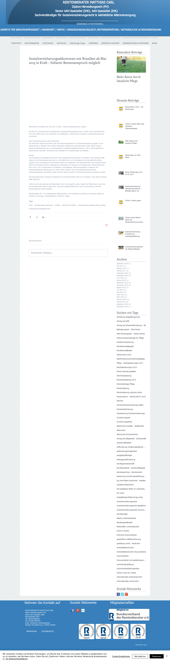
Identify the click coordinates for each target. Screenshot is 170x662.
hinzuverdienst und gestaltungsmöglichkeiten (131, 560)
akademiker (139, 426)
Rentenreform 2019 (138, 397)
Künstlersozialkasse (124, 351)
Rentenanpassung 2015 (126, 380)
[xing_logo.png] (83, 610)
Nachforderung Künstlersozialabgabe (131, 359)
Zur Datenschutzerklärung (17, 658)
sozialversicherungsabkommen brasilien (92, 205)
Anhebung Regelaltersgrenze (128, 317)
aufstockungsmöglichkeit (127, 451)
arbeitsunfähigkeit (124, 443)
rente (31, 205)
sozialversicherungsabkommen (39, 209)
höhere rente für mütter (126, 573)
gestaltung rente (123, 544)
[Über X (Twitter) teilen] (36, 217)
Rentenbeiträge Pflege (126, 384)
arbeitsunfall (141, 439)
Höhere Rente (139, 334)
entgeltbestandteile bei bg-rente (130, 497)
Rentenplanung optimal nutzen (129, 392)
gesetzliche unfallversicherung (129, 539)
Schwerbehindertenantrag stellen (130, 405)
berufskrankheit (123, 468)
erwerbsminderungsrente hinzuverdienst (131, 510)
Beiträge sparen (123, 330)
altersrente (121, 430)
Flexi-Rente (135, 330)
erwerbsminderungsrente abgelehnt (131, 506)
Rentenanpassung (124, 376)
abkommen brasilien (69, 205)
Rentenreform (122, 397)
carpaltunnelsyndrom (125, 485)
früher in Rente (123, 531)
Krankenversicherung (125, 342)
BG (145, 325)
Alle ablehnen (140, 656)
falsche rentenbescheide (126, 518)
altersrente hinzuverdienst (127, 434)
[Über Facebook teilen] (30, 217)
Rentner (120, 401)
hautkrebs (136, 544)
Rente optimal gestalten (126, 371)
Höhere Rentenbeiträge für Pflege (130, 338)
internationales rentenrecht (43, 205)
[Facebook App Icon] (72, 610)
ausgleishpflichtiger (124, 455)
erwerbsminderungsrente (127, 502)
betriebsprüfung (123, 472)
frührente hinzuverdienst (127, 535)
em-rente (120, 493)
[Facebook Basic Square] (118, 594)
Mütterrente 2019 (124, 355)
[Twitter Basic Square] (122, 594)
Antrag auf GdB (123, 321)
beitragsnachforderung (126, 460)
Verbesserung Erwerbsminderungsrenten (131, 413)
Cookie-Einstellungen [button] (121, 656)
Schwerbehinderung (125, 409)
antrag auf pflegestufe (126, 439)
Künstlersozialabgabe (125, 346)
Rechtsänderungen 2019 (127, 367)
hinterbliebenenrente (125, 548)
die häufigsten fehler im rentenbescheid (131, 489)
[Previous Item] (121, 64)
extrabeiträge (122, 514)
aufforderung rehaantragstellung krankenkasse (131, 447)
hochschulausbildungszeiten (128, 569)
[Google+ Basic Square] (126, 594)
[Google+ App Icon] (77, 610)
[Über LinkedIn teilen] (43, 217)
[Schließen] (166, 656)
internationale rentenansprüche (129, 577)
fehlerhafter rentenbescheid (128, 527)
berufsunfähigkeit (138, 468)
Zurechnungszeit (123, 418)
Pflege (119, 363)
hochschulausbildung (125, 564)
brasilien (58, 205)
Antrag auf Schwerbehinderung (129, 325)
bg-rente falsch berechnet (127, 481)
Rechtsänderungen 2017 (133, 363)
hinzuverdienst (123, 556)
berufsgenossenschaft (125, 464)
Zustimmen (156, 656)
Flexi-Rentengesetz (124, 334)
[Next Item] (142, 64)
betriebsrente (136, 472)
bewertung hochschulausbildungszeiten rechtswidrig (131, 476)
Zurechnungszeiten (124, 422)
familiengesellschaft (124, 523)
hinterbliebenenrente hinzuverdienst (131, 552)
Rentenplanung (123, 388)
